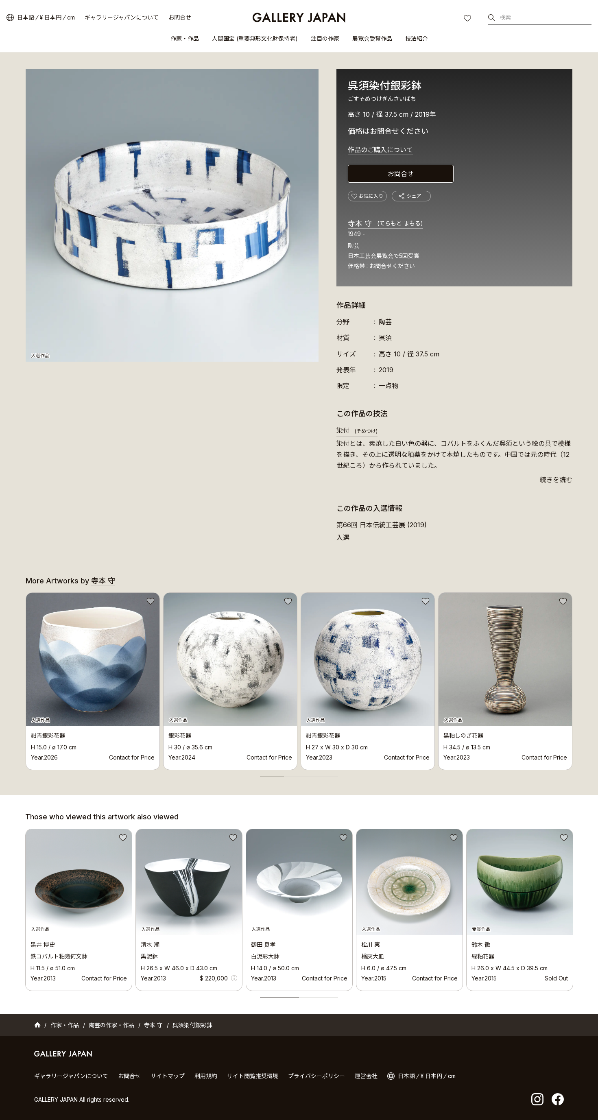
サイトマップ (168, 1075)
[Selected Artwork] (79, 882)
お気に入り (468, 19)
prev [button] (25, 679)
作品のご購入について (380, 150)
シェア (414, 196)
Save (149, 602)
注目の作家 (325, 38)
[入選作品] (172, 215)
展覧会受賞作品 (372, 38)
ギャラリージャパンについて (122, 17)
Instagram (537, 1099)
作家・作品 (184, 38)
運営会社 (366, 1075)
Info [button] (234, 978)
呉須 (385, 338)
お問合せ (179, 17)
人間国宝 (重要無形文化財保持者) (255, 38)
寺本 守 (385, 223)
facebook (558, 1099)
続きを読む (556, 480)
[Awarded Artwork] (520, 882)
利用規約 (205, 1075)
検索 (505, 17)
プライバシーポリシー (316, 1075)
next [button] (572, 679)
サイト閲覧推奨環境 (252, 1075)
